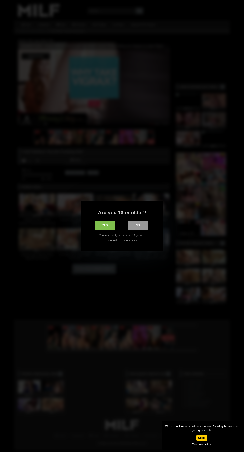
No (138, 225)
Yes (105, 225)
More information (202, 444)
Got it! (201, 437)
